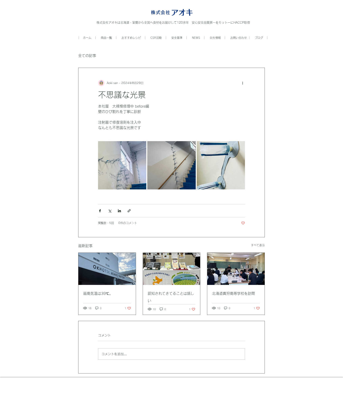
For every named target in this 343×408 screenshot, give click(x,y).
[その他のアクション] (242, 83)
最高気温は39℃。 (98, 293)
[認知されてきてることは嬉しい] (171, 269)
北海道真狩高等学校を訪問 (233, 293)
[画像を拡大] (122, 165)
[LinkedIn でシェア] (119, 211)
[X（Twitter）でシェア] (110, 211)
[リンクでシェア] (129, 211)
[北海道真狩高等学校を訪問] (236, 269)
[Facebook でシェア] (100, 211)
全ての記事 (87, 55)
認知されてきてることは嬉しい (171, 297)
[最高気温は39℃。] (107, 269)
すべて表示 (258, 245)
